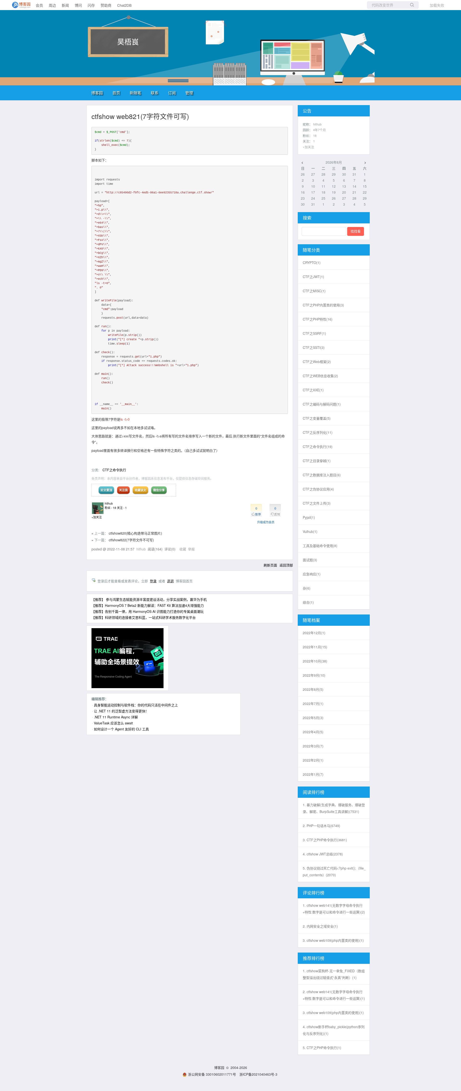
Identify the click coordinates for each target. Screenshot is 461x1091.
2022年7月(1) (313, 703)
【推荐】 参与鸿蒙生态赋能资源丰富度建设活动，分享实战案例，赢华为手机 (149, 599)
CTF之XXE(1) (313, 390)
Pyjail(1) (309, 517)
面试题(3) (310, 559)
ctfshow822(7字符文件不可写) (131, 539)
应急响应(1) (312, 574)
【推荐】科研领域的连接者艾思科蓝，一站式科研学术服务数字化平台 (143, 617)
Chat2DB (124, 5)
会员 (39, 5)
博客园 (97, 92)
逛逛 (170, 580)
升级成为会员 (265, 522)
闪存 (91, 5)
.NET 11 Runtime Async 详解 (116, 717)
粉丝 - (110, 508)
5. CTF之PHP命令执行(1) (322, 1047)
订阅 (172, 92)
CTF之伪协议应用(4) (318, 489)
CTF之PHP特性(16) (318, 319)
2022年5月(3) (313, 717)
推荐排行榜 (313, 958)
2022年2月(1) (313, 760)
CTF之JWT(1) (313, 276)
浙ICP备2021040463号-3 (258, 1074)
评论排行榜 (313, 892)
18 (314, 135)
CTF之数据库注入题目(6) (322, 474)
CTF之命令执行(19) (318, 446)
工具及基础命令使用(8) (320, 545)
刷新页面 (270, 565)
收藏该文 (140, 490)
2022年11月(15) (315, 646)
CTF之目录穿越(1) (317, 460)
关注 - (122, 508)
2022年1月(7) (313, 774)
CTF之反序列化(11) (318, 432)
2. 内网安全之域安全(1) (320, 926)
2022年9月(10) (314, 675)
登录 (153, 580)
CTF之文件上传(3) (317, 503)
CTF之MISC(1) (314, 290)
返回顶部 (286, 565)
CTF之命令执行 (114, 469)
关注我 (123, 490)
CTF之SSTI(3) (314, 347)
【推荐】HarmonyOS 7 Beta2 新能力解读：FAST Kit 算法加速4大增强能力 (147, 605)
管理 (189, 92)
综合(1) (308, 602)
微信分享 (159, 490)
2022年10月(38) (315, 661)
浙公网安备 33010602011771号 (212, 1074)
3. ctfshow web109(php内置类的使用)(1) (333, 940)
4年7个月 (319, 129)
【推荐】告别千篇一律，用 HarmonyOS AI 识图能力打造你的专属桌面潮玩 (147, 611)
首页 (116, 92)
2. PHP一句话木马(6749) (321, 825)
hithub (109, 503)
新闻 (65, 5)
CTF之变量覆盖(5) (317, 418)
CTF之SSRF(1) (314, 333)
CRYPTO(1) (312, 262)
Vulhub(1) (310, 531)
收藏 (182, 549)
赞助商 (106, 5)
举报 (191, 549)
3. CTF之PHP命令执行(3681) (325, 839)
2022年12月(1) (314, 632)
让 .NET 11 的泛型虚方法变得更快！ (121, 711)
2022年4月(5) (313, 731)
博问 (78, 5)
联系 (154, 92)
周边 (52, 5)
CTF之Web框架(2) (317, 361)
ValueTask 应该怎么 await (113, 723)
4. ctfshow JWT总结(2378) (323, 854)
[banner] (19, 5)
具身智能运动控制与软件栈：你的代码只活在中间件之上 (136, 705)
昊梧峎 (128, 41)
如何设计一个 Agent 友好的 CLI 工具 (121, 729)
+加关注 (96, 517)
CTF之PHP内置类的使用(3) (323, 305)
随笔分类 (311, 250)
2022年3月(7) (313, 746)
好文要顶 (106, 490)
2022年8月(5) (313, 689)
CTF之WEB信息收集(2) (320, 375)
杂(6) (306, 588)
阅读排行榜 (313, 792)
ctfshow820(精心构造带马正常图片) (135, 533)
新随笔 (135, 92)
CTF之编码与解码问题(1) (322, 404)
